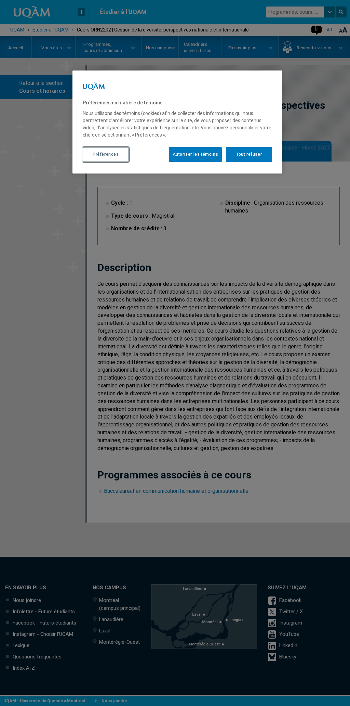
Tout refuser (249, 154)
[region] (177, 121)
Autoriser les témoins (195, 154)
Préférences (106, 154)
